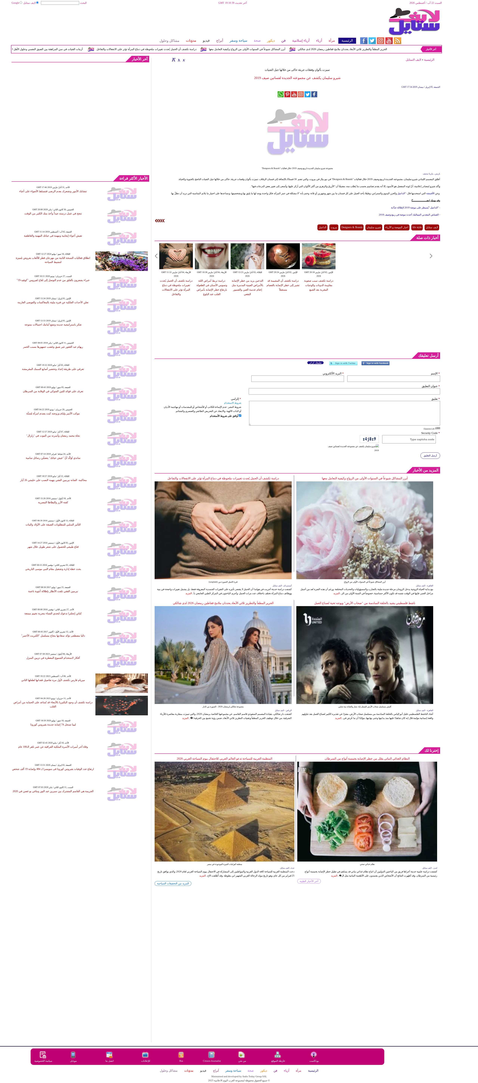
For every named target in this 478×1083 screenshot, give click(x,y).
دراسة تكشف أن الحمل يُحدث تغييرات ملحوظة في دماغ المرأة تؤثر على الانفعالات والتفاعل (201, 49)
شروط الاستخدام (232, 402)
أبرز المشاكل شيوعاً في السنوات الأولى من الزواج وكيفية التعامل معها (301, 49)
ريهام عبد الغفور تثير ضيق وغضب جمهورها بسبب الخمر (53, 346)
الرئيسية (429, 59)
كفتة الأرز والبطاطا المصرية (53, 502)
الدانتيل (401, 193)
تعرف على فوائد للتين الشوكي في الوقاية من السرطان (53, 391)
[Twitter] (343, 364)
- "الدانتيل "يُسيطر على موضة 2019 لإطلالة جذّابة (415, 207)
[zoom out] (184, 59)
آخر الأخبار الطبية (309, 881)
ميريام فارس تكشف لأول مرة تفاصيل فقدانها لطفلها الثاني (53, 680)
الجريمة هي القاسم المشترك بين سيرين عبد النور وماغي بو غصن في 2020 (53, 791)
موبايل (73, 1060)
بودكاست (314, 1060)
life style (417, 227)
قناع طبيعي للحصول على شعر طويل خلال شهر (53, 546)
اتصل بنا (109, 1060)
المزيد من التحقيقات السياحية (173, 883)
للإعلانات (145, 1060)
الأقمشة (430, 193)
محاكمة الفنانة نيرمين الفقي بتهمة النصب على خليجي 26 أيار (53, 480)
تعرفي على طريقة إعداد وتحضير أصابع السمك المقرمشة (53, 369)
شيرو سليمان (374, 227)
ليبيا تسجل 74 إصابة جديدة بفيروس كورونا (53, 724)
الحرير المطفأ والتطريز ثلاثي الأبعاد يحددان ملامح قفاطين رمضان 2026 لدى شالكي (223, 603)
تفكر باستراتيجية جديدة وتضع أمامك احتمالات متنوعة (53, 324)
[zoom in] (174, 59)
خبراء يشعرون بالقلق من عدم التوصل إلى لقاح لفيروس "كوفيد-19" (53, 280)
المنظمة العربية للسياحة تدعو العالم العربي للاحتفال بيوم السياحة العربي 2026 (224, 758)
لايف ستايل (29, 2)
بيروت (333, 227)
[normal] (178, 59)
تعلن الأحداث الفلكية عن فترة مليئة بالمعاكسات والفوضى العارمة (53, 302)
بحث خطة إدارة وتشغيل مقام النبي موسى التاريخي (53, 569)
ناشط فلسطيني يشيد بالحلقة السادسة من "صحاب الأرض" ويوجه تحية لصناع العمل (364, 603)
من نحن (242, 1060)
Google (15, 2)
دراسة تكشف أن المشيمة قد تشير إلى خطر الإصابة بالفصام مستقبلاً (283, 285)
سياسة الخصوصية (43, 1060)
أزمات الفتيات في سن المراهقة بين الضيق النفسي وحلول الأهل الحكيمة (98, 49)
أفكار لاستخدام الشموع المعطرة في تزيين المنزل (53, 658)
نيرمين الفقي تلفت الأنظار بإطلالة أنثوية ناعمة (53, 591)
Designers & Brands (351, 227)
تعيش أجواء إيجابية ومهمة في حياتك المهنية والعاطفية (53, 235)
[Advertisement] (184, 19)
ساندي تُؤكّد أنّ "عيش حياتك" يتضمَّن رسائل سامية (53, 458)
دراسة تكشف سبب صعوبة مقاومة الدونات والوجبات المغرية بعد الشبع (318, 285)
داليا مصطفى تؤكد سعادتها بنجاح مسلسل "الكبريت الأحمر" (53, 635)
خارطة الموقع (278, 1060)
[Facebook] (375, 364)
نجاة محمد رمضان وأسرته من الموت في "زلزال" (53, 435)
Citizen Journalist (212, 1060)
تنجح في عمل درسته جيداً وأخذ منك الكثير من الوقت (53, 213)
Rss (181, 1060)
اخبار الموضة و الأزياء (396, 227)
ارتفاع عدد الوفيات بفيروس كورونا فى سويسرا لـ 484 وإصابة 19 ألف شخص (53, 769)
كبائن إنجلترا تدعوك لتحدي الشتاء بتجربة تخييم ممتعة (53, 613)
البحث (83, 2)
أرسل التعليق (430, 455)
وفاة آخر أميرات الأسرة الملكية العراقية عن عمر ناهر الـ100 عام (53, 746)
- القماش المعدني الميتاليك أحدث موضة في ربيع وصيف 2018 (409, 214)
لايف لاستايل (413, 59)
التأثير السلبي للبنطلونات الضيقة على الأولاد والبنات (53, 524)
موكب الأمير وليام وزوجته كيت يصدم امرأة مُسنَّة (53, 413)
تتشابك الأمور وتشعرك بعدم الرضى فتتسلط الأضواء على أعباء (53, 191)
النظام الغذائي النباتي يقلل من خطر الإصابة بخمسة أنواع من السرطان (367, 758)
